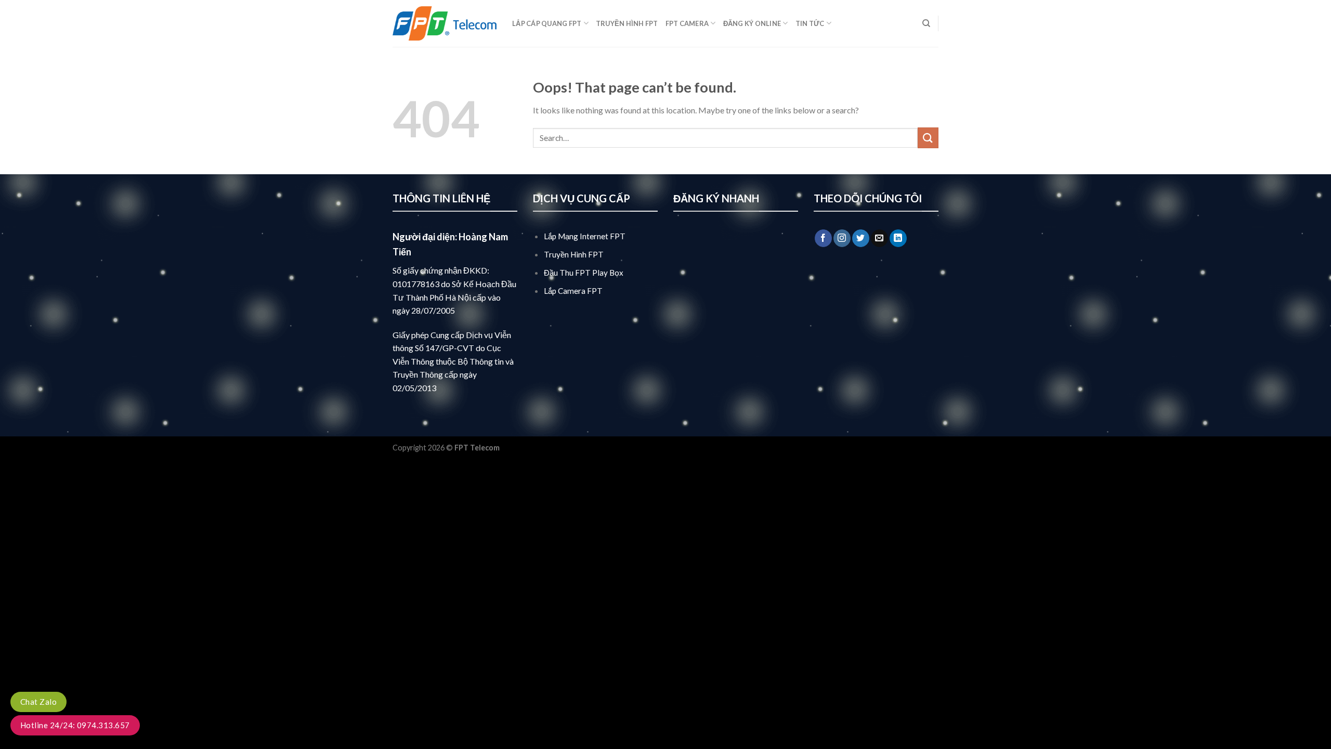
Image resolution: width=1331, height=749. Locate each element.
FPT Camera (687, 23)
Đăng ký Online (752, 23)
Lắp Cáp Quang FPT (546, 23)
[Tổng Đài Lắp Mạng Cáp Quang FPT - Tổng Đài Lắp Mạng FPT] (445, 23)
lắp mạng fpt (523, 447)
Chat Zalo (38, 701)
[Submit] (928, 137)
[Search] (926, 23)
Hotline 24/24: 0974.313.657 (75, 725)
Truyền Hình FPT (627, 23)
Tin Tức (810, 23)
